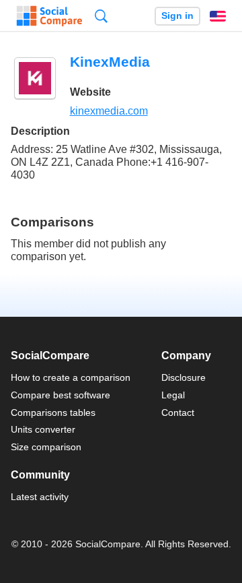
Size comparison (46, 446)
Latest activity (40, 496)
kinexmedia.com (109, 111)
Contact (177, 412)
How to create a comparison (70, 377)
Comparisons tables (53, 412)
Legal (173, 395)
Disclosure (183, 377)
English (218, 16)
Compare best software (60, 395)
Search (101, 15)
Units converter (43, 429)
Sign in (177, 16)
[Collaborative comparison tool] (49, 16)
